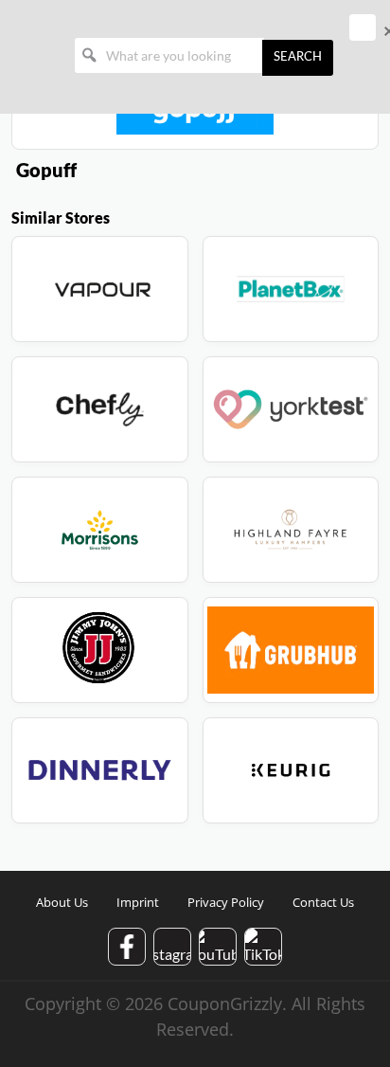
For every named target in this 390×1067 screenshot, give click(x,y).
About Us (62, 902)
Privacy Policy (225, 902)
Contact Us (323, 902)
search (298, 57)
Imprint (137, 902)
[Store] (99, 289)
